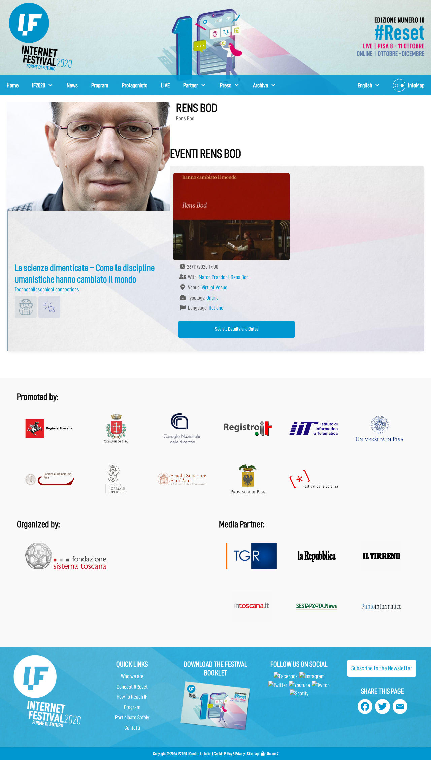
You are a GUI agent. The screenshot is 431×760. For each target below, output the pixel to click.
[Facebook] (286, 676)
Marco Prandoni (214, 277)
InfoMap (416, 85)
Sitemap (253, 754)
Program (99, 85)
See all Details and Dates (237, 329)
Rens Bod (240, 277)
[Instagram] (312, 676)
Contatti (132, 728)
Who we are (132, 676)
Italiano (216, 308)
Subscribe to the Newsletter (381, 668)
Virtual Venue (214, 287)
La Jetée (205, 754)
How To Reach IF (132, 697)
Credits (194, 754)
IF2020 (38, 85)
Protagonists (134, 85)
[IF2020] (40, 36)
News (72, 85)
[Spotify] (299, 693)
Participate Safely (132, 717)
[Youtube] (299, 685)
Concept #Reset (132, 687)
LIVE (165, 85)
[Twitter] (277, 685)
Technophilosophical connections (47, 289)
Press (225, 85)
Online (212, 298)
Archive (260, 85)
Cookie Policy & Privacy (229, 754)
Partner (190, 85)
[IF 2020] (390, 36)
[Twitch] (321, 685)
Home (13, 85)
